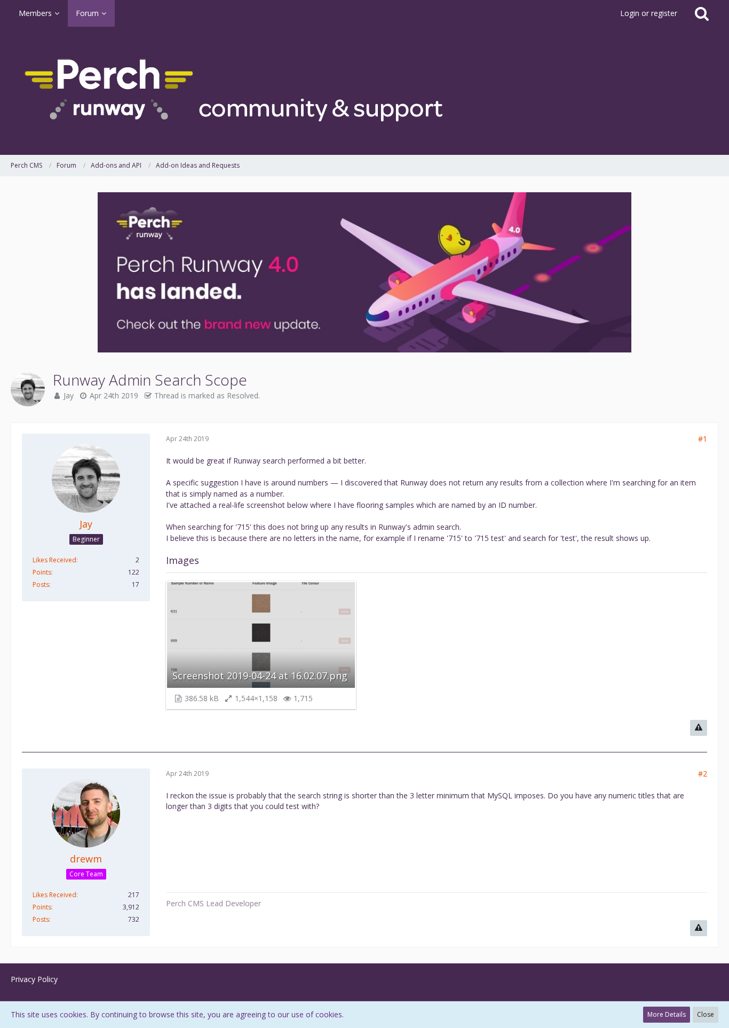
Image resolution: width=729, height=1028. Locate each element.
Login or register (648, 13)
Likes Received (54, 559)
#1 (702, 439)
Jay (69, 395)
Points (42, 572)
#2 (702, 773)
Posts (41, 584)
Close (705, 1014)
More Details (666, 1014)
